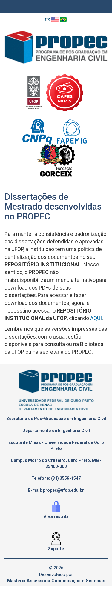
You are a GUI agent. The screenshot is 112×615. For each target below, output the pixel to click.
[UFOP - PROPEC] (36, 92)
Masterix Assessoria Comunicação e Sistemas (56, 580)
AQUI (95, 318)
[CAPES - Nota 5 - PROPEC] (66, 92)
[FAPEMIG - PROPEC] (73, 131)
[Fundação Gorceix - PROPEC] (56, 160)
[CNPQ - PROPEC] (39, 131)
